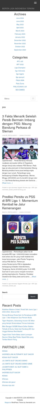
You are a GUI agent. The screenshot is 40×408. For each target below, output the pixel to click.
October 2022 (20, 46)
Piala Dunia (20, 83)
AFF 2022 (20, 64)
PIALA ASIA (20, 80)
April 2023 (20, 27)
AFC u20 (20, 61)
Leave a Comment (24, 135)
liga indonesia (20, 71)
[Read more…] (7, 183)
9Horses (5, 379)
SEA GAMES (20, 90)
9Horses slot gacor (8, 382)
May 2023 (20, 24)
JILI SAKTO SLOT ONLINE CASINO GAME (17, 364)
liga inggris (20, 74)
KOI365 (4, 351)
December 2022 (20, 40)
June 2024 (20, 18)
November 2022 (20, 43)
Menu (6, 98)
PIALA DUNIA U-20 (20, 86)
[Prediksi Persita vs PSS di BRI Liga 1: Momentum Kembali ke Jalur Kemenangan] (20, 232)
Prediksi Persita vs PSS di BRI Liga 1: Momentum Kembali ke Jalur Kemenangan (20, 202)
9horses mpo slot (8, 385)
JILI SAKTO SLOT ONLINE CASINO (14, 360)
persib (11, 189)
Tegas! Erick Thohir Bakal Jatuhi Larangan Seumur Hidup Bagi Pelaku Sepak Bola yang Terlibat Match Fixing (17, 337)
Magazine (8, 402)
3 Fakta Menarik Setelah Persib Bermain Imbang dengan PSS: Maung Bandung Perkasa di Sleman (19, 123)
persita (11, 286)
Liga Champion (20, 68)
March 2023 (20, 31)
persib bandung (18, 189)
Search (4, 292)
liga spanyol (20, 77)
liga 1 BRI (31, 187)
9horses (25, 187)
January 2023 (20, 37)
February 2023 (20, 34)
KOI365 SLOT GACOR (10, 357)
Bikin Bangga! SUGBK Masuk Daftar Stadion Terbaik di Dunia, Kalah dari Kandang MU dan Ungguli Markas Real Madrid (18, 328)
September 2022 (20, 50)
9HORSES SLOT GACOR (11, 372)
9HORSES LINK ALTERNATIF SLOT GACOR (18, 354)
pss (25, 189)
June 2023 (20, 21)
